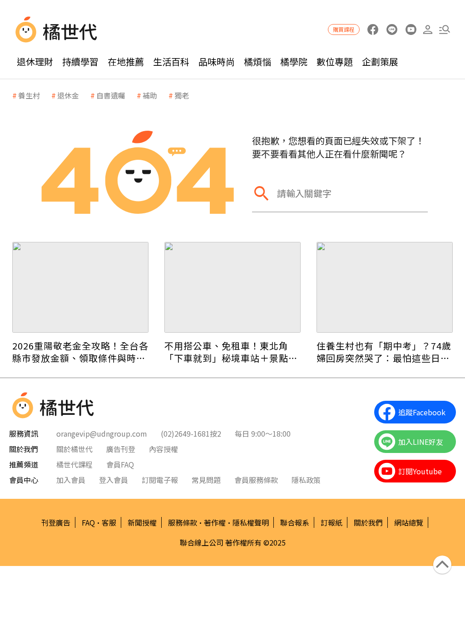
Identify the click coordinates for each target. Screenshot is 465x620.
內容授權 (163, 448)
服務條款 (182, 522)
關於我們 (368, 522)
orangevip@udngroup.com (101, 433)
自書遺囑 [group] (110, 95)
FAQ (88, 522)
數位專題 (335, 61)
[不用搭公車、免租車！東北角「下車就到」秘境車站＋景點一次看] (232, 287)
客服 (109, 522)
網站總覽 (408, 522)
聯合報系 (294, 522)
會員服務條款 (256, 479)
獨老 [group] (181, 95)
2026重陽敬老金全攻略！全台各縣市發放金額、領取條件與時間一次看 (80, 352)
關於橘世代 (74, 448)
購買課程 (344, 29)
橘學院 (293, 61)
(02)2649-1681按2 (191, 433)
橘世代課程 (74, 464)
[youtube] (410, 29)
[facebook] (372, 29)
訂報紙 (331, 522)
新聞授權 (142, 522)
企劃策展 (380, 61)
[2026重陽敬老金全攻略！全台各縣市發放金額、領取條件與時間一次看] (80, 287)
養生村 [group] (29, 95)
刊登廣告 (55, 522)
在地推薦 (126, 61)
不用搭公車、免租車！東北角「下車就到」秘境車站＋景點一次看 (231, 352)
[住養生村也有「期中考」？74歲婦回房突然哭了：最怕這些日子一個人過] (385, 287)
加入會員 (70, 479)
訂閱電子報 (160, 479)
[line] (391, 29)
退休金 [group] (68, 95)
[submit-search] (261, 193)
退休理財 (35, 61)
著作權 (215, 522)
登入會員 (113, 479)
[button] (444, 29)
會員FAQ (120, 464)
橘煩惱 (257, 61)
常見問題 (206, 479)
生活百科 (171, 61)
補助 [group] (150, 95)
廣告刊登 (120, 448)
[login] (427, 29)
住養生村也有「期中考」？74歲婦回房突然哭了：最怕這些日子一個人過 (384, 352)
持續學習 (80, 61)
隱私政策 (306, 479)
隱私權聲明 (250, 522)
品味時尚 (216, 61)
